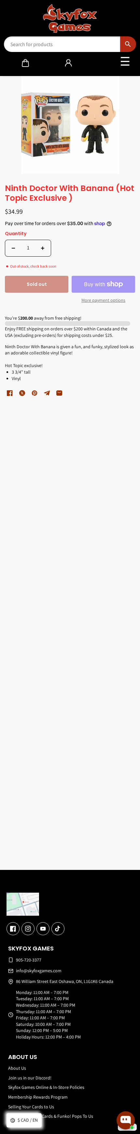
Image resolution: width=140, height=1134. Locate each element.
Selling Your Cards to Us (31, 1107)
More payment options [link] (103, 300)
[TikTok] (57, 928)
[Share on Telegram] (47, 393)
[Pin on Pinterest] (34, 393)
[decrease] (13, 248)
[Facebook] (13, 928)
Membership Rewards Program (38, 1097)
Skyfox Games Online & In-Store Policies (46, 1087)
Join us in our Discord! (29, 1078)
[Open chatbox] (126, 1120)
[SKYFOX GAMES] (70, 18)
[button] (25, 63)
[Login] (68, 63)
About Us (17, 1068)
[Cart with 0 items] (25, 63)
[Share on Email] (59, 393)
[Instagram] (28, 928)
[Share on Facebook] (10, 393)
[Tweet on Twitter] (22, 393)
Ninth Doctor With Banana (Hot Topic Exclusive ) (69, 194)
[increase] (43, 248)
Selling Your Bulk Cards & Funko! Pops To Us (50, 1116)
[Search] (128, 44)
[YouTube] (42, 928)
